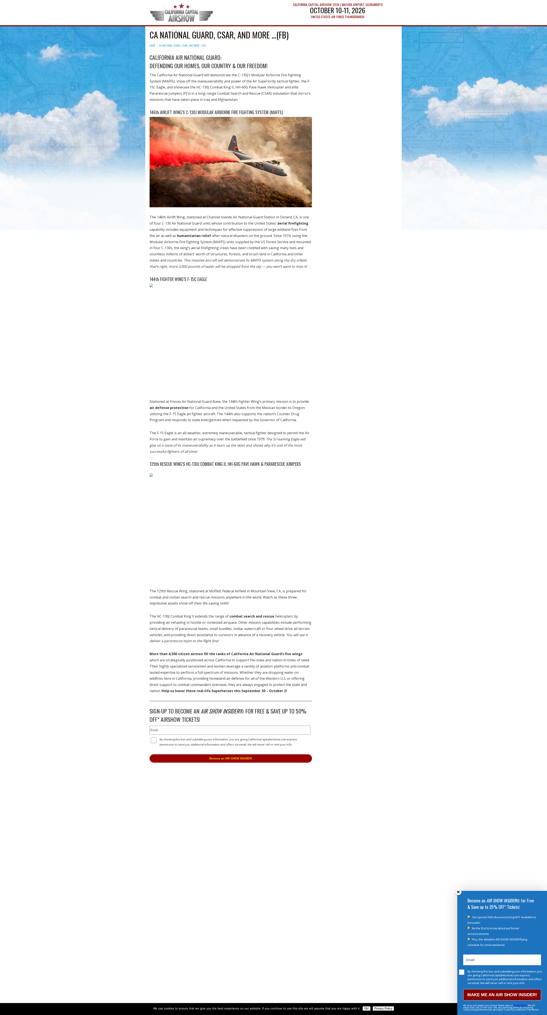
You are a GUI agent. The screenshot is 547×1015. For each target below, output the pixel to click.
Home (152, 45)
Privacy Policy (520, 1005)
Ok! (366, 1008)
